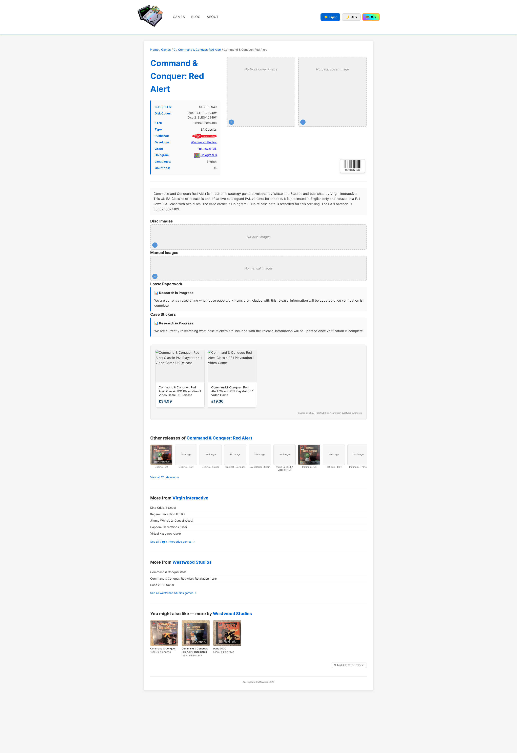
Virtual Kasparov (161, 533)
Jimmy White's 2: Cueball (167, 520)
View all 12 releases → (164, 477)
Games (179, 17)
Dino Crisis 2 (158, 507)
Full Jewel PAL (207, 148)
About (213, 17)
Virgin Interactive (190, 497)
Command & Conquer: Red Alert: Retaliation (179, 578)
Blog (195, 17)
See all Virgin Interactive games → (172, 541)
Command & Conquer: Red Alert (199, 49)
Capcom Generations (164, 527)
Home (154, 49)
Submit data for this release (349, 665)
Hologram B (209, 155)
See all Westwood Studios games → (173, 593)
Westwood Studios (204, 142)
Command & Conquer (164, 572)
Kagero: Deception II (164, 514)
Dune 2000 (157, 585)
